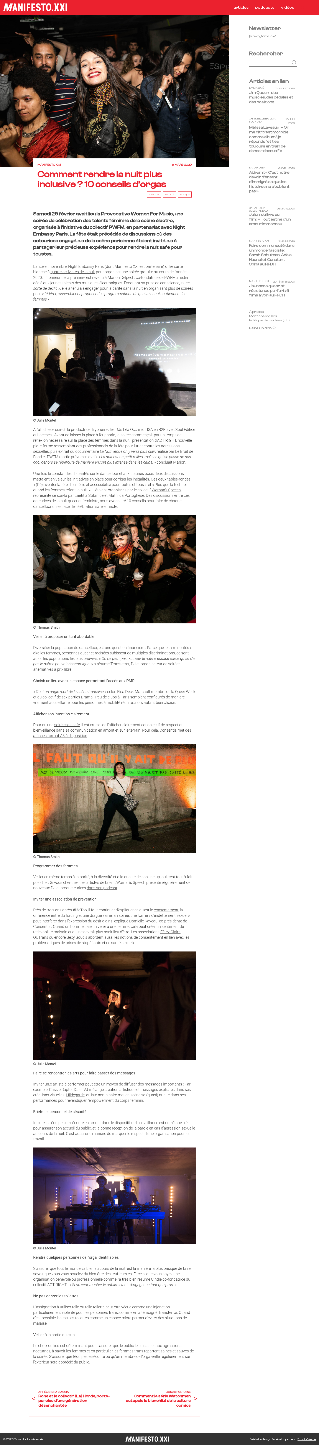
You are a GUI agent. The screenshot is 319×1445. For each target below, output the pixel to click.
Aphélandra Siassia (53, 1391)
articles (241, 7)
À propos (256, 312)
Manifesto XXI (49, 165)
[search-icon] (302, 7)
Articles (154, 194)
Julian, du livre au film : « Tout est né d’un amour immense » (270, 219)
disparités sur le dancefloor (95, 473)
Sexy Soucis (77, 937)
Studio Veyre (307, 1439)
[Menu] (313, 7)
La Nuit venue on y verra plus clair (127, 451)
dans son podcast (102, 888)
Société (169, 194)
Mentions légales (263, 316)
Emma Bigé (256, 87)
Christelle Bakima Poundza (262, 120)
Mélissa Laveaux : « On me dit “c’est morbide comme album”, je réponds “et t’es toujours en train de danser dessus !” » (269, 139)
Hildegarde (75, 1095)
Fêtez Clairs (170, 932)
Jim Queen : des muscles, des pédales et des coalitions (271, 97)
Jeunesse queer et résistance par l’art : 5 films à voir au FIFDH (269, 291)
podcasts (265, 7)
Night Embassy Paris (86, 266)
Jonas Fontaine (178, 1391)
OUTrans (40, 937)
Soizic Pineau (258, 210)
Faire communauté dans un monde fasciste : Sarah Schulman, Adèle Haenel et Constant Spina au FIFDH (271, 254)
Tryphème (99, 429)
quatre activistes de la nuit (73, 272)
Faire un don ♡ (262, 328)
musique (185, 194)
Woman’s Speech (166, 490)
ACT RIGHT (166, 440)
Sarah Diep (257, 167)
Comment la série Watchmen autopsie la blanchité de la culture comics (158, 1401)
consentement (166, 910)
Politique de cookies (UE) (269, 320)
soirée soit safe (67, 724)
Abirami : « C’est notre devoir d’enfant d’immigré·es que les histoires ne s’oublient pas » (269, 181)
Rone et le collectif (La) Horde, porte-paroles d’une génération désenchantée (74, 1401)
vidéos (287, 7)
